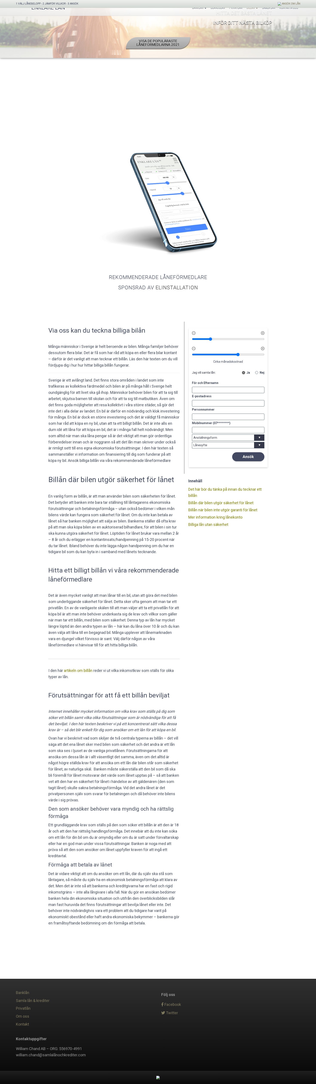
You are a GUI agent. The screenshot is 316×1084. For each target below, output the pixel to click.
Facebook (172, 1004)
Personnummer (203, 409)
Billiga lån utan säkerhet (208, 524)
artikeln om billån (78, 670)
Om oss (22, 1016)
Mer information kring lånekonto (215, 517)
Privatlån (23, 1008)
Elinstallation (177, 288)
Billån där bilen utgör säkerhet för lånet (220, 503)
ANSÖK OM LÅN (290, 3)
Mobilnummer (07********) (211, 423)
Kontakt (22, 1024)
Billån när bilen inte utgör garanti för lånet (222, 510)
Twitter (171, 1013)
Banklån (22, 992)
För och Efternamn (205, 383)
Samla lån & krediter (32, 1000)
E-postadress (202, 396)
